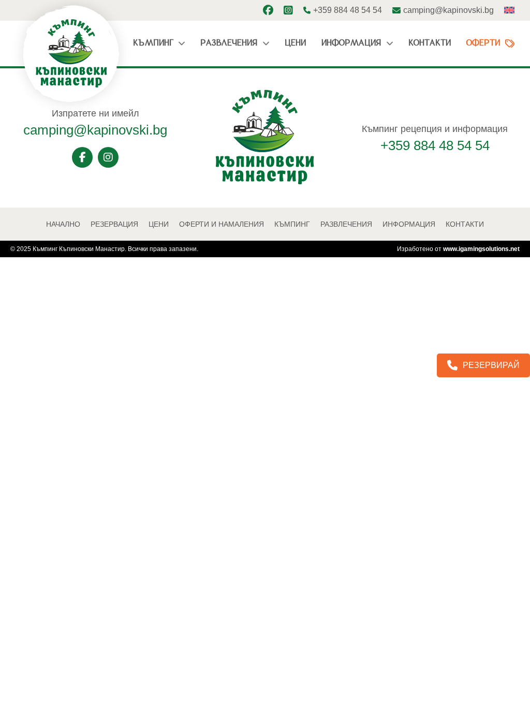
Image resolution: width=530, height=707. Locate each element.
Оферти (483, 43)
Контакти (429, 43)
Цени (295, 43)
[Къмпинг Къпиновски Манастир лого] (265, 182)
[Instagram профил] (288, 10)
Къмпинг (153, 43)
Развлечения (229, 43)
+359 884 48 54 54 (435, 145)
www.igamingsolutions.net (481, 249)
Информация (351, 43)
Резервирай (491, 365)
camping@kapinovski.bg (95, 130)
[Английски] (509, 10)
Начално (63, 224)
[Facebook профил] (268, 10)
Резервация (114, 224)
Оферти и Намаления (221, 224)
